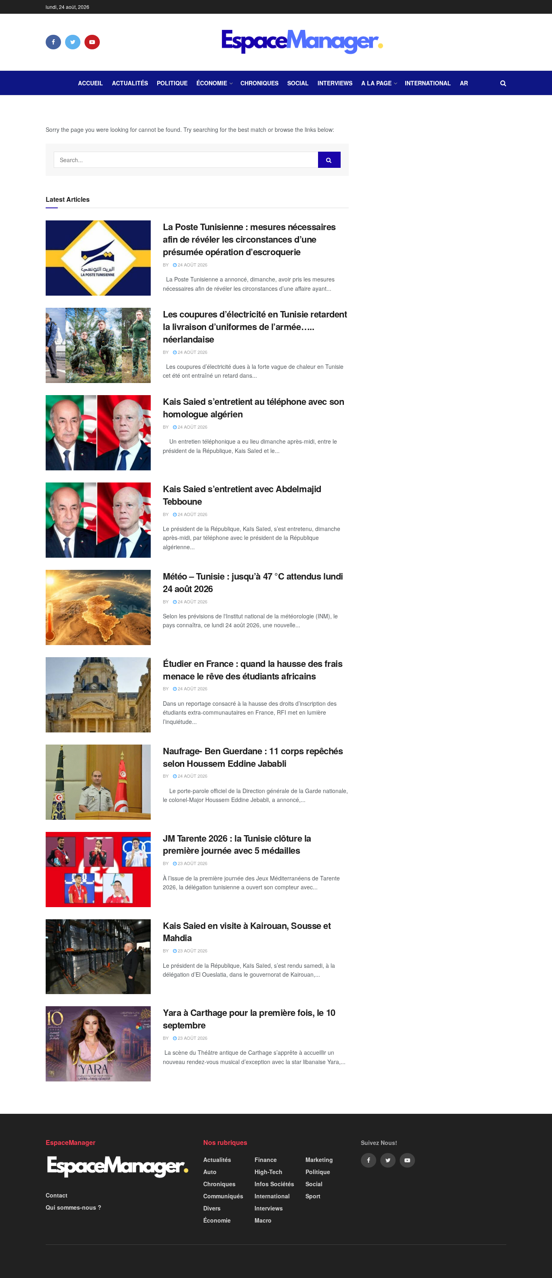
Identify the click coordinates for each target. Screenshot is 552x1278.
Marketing (319, 1159)
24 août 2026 (192, 264)
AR (464, 83)
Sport (312, 1196)
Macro (263, 1220)
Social (298, 83)
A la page (376, 83)
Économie (211, 83)
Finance (266, 1159)
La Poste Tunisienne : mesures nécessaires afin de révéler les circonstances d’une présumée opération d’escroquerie (249, 239)
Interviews (335, 83)
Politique (172, 83)
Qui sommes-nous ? (73, 1207)
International (428, 83)
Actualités (130, 83)
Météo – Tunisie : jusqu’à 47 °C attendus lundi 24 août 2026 (253, 582)
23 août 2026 (192, 863)
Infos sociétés (274, 1184)
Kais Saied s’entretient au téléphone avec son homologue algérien (253, 407)
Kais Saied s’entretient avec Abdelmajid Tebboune (242, 495)
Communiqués (223, 1196)
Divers (212, 1208)
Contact (56, 1195)
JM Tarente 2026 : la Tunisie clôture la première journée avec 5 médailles (237, 844)
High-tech (268, 1172)
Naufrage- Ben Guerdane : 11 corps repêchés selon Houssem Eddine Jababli (253, 757)
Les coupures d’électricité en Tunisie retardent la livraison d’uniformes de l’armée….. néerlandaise (255, 326)
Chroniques (259, 83)
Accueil (90, 83)
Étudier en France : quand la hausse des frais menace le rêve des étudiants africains (252, 669)
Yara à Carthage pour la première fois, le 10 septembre (249, 1018)
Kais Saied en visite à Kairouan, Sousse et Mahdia (247, 931)
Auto (210, 1172)
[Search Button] (329, 160)
